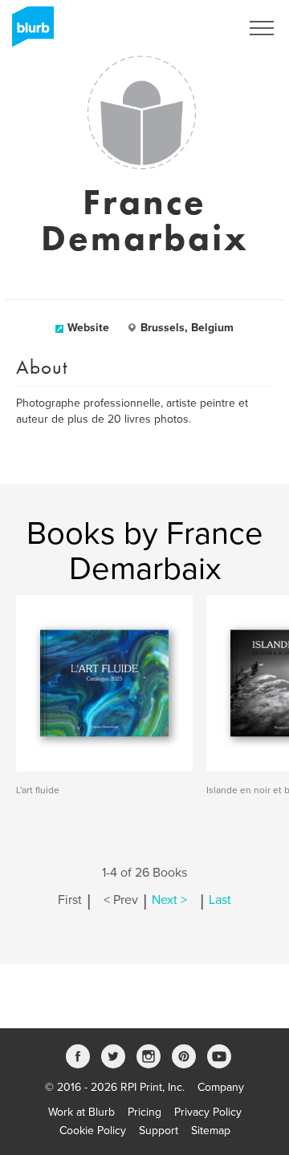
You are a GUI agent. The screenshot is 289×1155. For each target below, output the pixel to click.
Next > (169, 900)
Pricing (144, 1112)
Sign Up (199, 28)
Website (88, 327)
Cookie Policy (92, 1130)
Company (220, 1087)
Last (220, 900)
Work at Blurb (81, 1112)
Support (158, 1130)
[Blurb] (28, 32)
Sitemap (210, 1130)
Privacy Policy (208, 1112)
